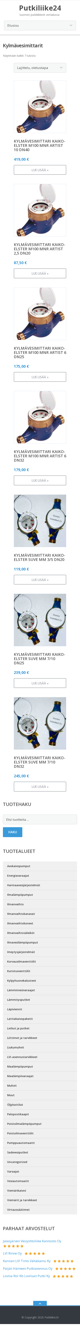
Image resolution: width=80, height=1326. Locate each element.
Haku (12, 832)
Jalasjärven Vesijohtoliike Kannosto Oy (32, 1241)
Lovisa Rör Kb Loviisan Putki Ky (26, 1276)
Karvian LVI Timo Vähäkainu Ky (27, 1261)
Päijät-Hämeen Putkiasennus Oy (28, 1268)
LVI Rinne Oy (12, 1253)
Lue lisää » (40, 170)
